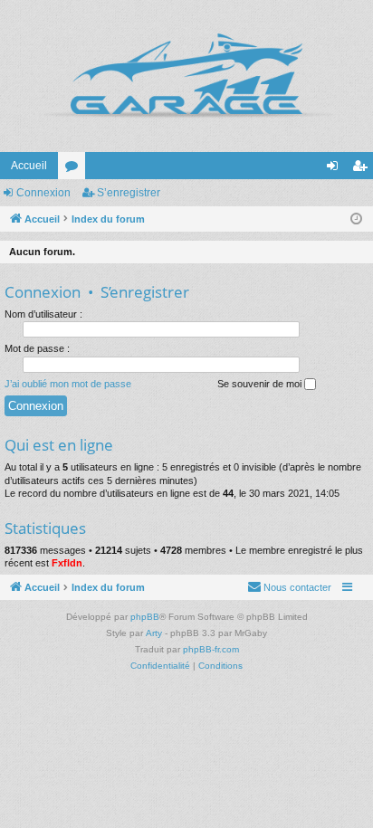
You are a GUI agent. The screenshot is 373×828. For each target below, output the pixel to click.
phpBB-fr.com (211, 649)
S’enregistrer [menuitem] (363, 169)
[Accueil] (186, 76)
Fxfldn (67, 562)
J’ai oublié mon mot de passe (68, 383)
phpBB (144, 617)
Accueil (29, 165)
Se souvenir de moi (260, 383)
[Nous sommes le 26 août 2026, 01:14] (356, 219)
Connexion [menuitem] (336, 169)
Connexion (43, 192)
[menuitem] (289, 587)
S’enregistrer (128, 192)
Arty (154, 633)
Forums (75, 169)
